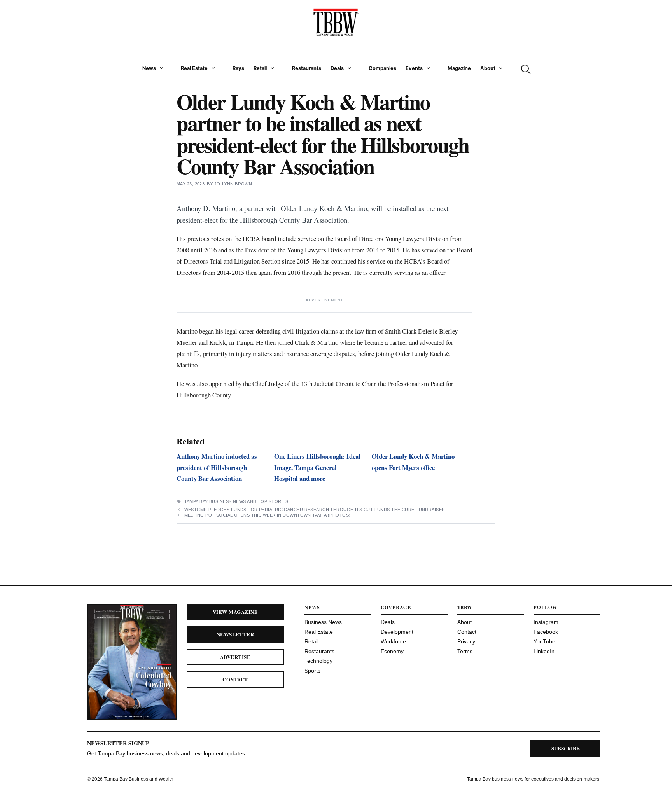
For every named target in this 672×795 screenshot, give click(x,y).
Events (414, 68)
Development (397, 632)
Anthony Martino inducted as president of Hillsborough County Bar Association (217, 467)
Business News (323, 622)
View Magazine (235, 611)
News (149, 68)
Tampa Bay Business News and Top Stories (236, 501)
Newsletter (235, 634)
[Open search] (525, 68)
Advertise (235, 656)
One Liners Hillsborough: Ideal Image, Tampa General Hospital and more (317, 467)
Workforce (393, 641)
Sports (312, 670)
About (487, 68)
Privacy (466, 641)
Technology (318, 661)
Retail (260, 68)
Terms (464, 651)
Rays (238, 68)
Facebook (546, 632)
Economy (392, 651)
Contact (235, 679)
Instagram (546, 622)
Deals (337, 68)
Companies (382, 68)
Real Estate (194, 68)
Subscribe (565, 748)
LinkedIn (544, 651)
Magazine (459, 68)
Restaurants (306, 68)
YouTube (544, 641)
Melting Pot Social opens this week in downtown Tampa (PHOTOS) (267, 515)
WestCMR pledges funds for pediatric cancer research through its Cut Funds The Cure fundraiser (314, 509)
